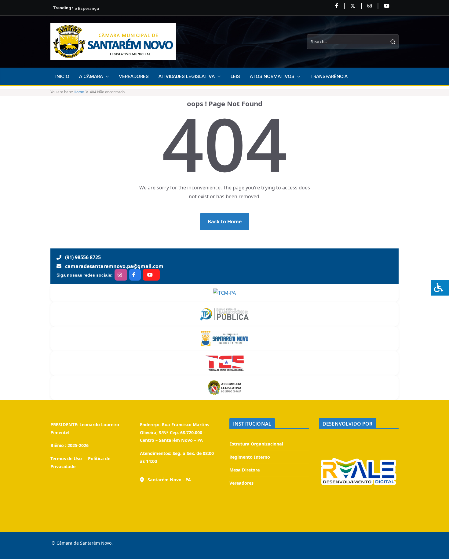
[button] (106, 76)
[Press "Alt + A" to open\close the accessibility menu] (440, 288)
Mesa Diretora (244, 470)
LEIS (235, 76)
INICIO (62, 76)
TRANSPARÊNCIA (329, 76)
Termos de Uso (66, 458)
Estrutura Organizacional (256, 444)
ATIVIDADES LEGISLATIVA (187, 76)
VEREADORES (134, 76)
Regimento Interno (249, 457)
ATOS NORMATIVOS (272, 76)
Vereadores (241, 483)
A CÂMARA (91, 76)
